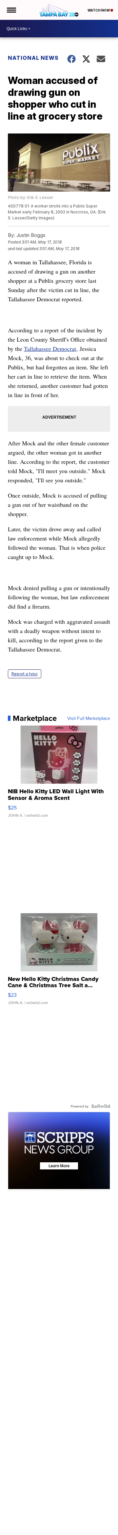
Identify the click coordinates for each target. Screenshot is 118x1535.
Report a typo (24, 673)
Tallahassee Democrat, (51, 349)
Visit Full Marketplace (88, 718)
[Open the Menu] (11, 10)
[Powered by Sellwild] (100, 1106)
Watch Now (99, 10)
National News (33, 58)
